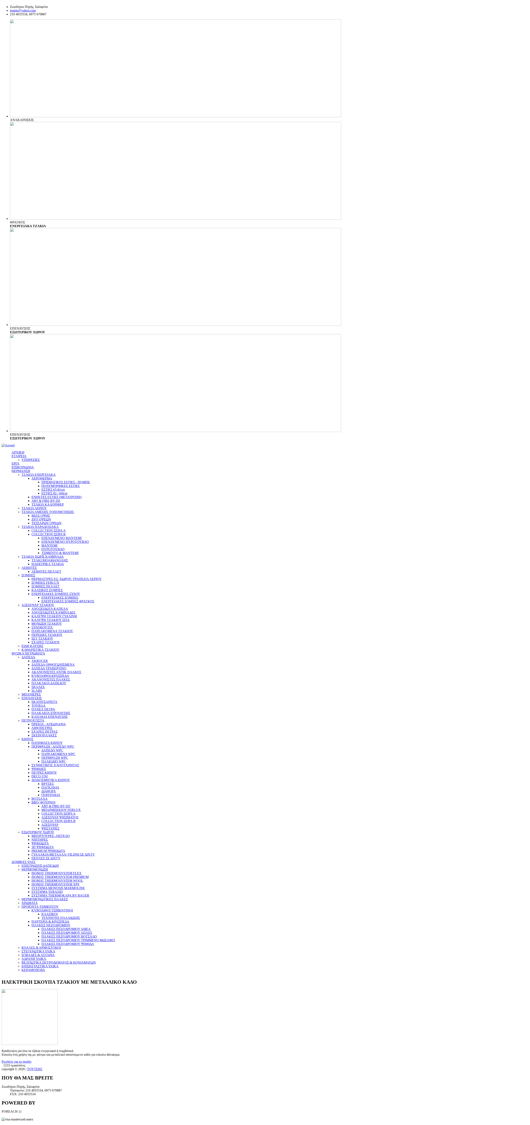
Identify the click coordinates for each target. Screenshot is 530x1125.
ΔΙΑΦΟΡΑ (48, 791)
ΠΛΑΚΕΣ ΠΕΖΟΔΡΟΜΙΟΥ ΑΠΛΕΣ (66, 932)
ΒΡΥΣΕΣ (47, 784)
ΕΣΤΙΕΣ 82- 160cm (54, 493)
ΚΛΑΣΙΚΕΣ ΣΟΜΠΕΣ (47, 590)
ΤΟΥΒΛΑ (38, 705)
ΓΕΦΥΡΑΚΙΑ (50, 795)
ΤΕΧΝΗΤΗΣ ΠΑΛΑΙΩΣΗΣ (60, 918)
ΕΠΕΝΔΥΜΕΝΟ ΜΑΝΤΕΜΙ (61, 538)
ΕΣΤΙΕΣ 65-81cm (53, 489)
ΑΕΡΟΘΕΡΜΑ (41, 478)
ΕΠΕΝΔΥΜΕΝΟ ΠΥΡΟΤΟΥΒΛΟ (65, 541)
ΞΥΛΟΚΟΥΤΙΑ (42, 627)
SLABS (36, 690)
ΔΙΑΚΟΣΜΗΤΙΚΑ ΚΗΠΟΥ (50, 780)
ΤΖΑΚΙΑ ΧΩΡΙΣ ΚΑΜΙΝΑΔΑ (43, 556)
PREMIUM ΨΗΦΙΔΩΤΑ (48, 851)
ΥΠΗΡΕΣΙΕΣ (31, 460)
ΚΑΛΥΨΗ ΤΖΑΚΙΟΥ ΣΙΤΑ (50, 620)
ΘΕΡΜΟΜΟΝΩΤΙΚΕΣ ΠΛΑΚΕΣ (45, 899)
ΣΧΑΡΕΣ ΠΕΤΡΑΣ (44, 731)
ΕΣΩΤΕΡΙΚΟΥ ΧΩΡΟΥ (38, 832)
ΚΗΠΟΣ (27, 739)
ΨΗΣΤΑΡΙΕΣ (50, 828)
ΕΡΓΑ (15, 463)
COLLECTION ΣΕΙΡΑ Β (48, 534)
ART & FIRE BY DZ (45, 501)
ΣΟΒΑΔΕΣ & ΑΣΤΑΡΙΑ (38, 955)
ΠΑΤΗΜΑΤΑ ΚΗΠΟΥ (47, 743)
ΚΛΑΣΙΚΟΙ (49, 914)
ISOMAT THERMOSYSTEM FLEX (56, 873)
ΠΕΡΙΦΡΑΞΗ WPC (54, 757)
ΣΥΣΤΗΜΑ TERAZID (47, 892)
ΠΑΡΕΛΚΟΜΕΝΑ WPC (58, 754)
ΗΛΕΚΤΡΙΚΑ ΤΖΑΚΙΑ (47, 564)
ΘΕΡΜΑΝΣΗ (21, 471)
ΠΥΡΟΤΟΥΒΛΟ (53, 549)
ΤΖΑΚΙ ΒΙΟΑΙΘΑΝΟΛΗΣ (49, 560)
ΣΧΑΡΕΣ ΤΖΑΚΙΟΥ (45, 642)
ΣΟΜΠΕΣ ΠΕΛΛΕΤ (45, 586)
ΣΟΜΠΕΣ (28, 575)
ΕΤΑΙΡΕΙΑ (19, 456)
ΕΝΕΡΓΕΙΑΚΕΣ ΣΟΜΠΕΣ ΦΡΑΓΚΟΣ (67, 601)
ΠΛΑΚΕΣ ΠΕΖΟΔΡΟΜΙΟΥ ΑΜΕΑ (66, 929)
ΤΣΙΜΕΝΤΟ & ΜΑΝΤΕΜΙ (59, 553)
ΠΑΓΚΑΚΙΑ (50, 787)
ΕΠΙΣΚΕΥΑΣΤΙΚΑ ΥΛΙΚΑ (40, 966)
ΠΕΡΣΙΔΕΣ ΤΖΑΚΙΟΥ (47, 635)
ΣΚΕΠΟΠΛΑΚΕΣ (44, 735)
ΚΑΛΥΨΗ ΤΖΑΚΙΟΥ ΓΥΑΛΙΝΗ (54, 616)
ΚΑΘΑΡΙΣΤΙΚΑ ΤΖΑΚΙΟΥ (40, 649)
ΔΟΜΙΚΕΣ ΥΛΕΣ (23, 862)
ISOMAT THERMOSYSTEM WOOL (57, 880)
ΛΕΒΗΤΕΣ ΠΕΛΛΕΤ (46, 571)
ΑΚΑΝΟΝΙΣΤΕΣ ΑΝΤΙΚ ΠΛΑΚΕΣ (56, 672)
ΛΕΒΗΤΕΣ (29, 568)
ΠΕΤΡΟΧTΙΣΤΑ (33, 720)
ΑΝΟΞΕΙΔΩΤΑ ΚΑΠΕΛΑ (49, 608)
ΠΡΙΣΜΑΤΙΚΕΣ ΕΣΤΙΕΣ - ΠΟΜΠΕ (65, 482)
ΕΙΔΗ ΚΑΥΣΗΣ (32, 646)
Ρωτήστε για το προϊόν (16, 1061)
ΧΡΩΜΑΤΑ (30, 903)
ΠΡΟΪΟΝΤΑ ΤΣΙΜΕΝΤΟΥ (40, 906)
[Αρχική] (8, 445)
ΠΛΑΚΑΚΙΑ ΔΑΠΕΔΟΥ (48, 683)
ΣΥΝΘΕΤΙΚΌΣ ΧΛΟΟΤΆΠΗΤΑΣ (55, 765)
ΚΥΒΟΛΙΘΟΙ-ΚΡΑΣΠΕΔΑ (50, 676)
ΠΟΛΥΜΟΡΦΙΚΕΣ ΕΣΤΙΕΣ (60, 486)
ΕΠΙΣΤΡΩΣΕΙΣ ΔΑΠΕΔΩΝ (40, 865)
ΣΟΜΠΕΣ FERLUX (45, 582)
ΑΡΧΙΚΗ (18, 452)
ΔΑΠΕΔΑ (28, 657)
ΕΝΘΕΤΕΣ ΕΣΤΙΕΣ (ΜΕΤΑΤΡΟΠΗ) (56, 497)
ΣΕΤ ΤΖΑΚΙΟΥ (42, 638)
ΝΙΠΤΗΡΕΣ (39, 839)
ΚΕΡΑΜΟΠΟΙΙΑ (33, 970)
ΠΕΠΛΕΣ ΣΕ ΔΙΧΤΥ (45, 858)
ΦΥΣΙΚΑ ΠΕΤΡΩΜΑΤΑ (28, 653)
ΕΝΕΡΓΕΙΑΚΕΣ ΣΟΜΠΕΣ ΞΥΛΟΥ (55, 594)
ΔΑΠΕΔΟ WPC (52, 750)
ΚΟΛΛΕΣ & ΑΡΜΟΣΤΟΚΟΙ (41, 947)
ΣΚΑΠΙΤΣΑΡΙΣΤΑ (44, 702)
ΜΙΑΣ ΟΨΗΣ (40, 515)
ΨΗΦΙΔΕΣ (38, 769)
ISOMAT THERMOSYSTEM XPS (55, 884)
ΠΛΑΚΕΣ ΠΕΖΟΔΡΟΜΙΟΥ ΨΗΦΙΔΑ (67, 944)
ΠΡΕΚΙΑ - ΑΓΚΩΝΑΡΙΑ (48, 724)
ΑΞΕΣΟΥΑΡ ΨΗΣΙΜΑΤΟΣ (59, 817)
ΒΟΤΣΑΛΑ (39, 798)
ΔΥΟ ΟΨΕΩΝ (41, 519)
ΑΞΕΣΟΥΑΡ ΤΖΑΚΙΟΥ (38, 605)
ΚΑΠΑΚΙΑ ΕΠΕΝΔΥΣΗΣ (49, 716)
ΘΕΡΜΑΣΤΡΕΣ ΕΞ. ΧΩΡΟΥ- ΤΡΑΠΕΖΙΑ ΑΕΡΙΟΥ (66, 579)
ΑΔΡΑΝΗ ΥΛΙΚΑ (34, 959)
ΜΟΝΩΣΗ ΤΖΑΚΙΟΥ (46, 623)
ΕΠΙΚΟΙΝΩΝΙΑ (23, 467)
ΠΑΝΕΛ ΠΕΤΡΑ (43, 709)
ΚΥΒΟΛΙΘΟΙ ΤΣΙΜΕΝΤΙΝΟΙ (52, 910)
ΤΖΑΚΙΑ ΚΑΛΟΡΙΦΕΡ (47, 504)
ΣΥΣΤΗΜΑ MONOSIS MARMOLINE (58, 888)
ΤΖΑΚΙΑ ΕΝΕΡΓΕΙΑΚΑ (39, 474)
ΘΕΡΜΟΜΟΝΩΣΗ (35, 869)
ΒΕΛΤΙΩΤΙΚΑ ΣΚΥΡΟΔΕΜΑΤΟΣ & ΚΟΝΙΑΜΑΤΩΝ (59, 962)
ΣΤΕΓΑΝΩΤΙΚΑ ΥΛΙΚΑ (38, 951)
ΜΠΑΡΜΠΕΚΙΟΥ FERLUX (61, 810)
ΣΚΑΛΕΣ (38, 687)
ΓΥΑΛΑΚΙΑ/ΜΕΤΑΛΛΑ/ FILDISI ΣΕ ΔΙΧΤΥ (63, 854)
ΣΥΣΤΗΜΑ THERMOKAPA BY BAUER (60, 895)
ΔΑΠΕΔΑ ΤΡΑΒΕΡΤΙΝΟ (48, 668)
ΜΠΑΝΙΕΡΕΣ (31, 694)
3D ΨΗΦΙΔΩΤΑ (42, 847)
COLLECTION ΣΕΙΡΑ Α (48, 530)
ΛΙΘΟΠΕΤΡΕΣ (41, 728)
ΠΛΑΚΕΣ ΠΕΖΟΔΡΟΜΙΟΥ (50, 925)
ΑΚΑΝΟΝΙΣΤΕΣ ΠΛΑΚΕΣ (50, 679)
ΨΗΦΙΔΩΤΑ (40, 843)
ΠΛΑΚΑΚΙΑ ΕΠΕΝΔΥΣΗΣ (50, 713)
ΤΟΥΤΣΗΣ (34, 1069)
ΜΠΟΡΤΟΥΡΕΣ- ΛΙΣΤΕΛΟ (50, 836)
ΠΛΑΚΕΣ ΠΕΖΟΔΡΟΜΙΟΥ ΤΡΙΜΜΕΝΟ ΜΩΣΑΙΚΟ (78, 940)
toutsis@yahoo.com (23, 10)
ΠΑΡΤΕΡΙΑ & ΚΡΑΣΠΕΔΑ (50, 921)
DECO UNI (39, 776)
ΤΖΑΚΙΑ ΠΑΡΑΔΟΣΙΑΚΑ (40, 527)
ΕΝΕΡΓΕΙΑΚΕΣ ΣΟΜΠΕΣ (59, 597)
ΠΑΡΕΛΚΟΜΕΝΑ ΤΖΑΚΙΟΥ (52, 631)
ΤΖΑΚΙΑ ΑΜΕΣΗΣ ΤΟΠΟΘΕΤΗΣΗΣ (48, 512)
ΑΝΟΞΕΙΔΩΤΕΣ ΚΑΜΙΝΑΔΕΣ (53, 612)
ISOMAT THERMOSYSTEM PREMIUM (60, 877)
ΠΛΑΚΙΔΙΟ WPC (53, 761)
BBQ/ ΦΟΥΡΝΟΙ (43, 802)
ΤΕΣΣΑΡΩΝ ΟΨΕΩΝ (46, 523)
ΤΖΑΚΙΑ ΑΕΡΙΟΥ (34, 508)
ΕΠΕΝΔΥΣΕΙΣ (32, 698)
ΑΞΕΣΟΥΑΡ (49, 824)
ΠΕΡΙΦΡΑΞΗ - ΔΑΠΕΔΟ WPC (52, 746)
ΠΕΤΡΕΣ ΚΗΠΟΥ (44, 772)
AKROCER (39, 661)
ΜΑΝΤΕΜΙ (49, 545)
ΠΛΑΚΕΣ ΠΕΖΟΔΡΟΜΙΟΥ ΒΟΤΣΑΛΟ (69, 936)
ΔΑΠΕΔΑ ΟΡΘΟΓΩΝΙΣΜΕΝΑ (53, 664)
